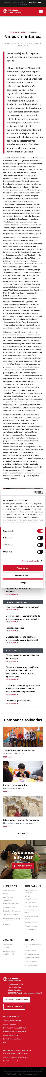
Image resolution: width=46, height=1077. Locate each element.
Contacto (7, 2)
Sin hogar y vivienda (31, 906)
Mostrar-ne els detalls (30, 561)
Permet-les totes (23, 568)
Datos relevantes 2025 (11, 904)
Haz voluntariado (30, 950)
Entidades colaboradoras (12, 911)
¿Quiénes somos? (9, 890)
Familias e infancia (31, 902)
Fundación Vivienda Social (12, 1039)
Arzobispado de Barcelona (12, 1020)
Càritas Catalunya (9, 1024)
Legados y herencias (32, 958)
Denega (23, 583)
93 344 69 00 (16, 987)
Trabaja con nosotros (10, 915)
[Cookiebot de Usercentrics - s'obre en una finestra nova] (33, 492)
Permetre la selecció (23, 575)
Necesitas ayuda (30, 930)
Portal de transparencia (17, 999)
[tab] (41, 11)
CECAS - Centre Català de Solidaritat (16, 1057)
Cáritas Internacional (10, 1035)
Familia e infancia (17, 32)
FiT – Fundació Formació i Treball (14, 1028)
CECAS (5, 1043)
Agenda (6, 948)
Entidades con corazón (32, 954)
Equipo (5, 894)
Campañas (23, 4)
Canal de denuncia (14, 1007)
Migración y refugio (31, 922)
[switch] (40, 538)
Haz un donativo (24, 866)
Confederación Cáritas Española (14, 1031)
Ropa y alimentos (31, 961)
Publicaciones (8, 944)
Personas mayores (31, 926)
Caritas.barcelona (19, 2)
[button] (41, 12)
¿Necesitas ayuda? (35, 2)
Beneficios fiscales (31, 965)
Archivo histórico (9, 907)
